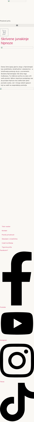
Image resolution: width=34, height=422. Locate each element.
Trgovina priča (7, 247)
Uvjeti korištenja (7, 243)
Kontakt (4, 230)
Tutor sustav (6, 226)
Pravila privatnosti (8, 235)
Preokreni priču (5, 21)
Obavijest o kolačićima (9, 239)
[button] (17, 25)
